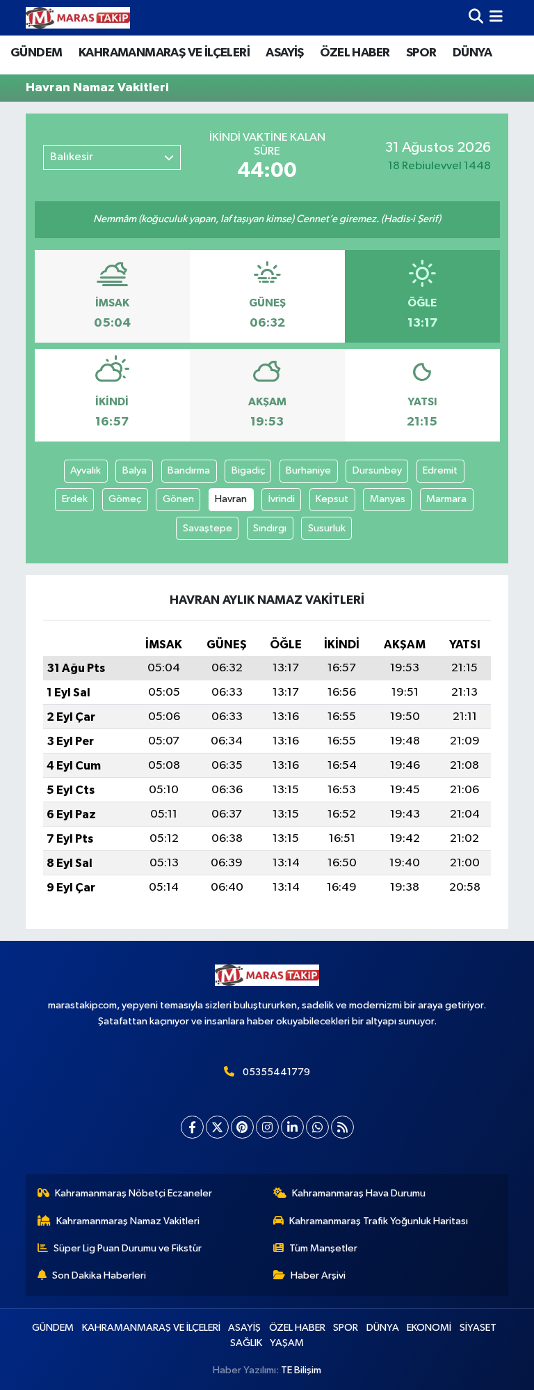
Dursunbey (377, 470)
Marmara (446, 499)
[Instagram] (267, 1127)
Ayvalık (85, 470)
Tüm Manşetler (323, 1248)
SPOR (421, 53)
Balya (134, 470)
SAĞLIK (246, 1343)
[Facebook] (192, 1127)
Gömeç (124, 499)
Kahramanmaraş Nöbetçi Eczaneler (133, 1193)
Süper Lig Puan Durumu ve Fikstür (128, 1248)
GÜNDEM (36, 53)
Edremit (440, 470)
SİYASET (478, 1327)
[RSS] (342, 1127)
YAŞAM (287, 1343)
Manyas (387, 499)
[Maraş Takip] (78, 18)
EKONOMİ (429, 1327)
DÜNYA (472, 53)
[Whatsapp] (317, 1127)
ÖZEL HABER (354, 53)
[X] (217, 1127)
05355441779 (276, 1072)
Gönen (178, 499)
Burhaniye (308, 470)
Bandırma (189, 470)
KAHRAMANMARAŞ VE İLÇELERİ (164, 53)
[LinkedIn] (292, 1127)
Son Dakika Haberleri (99, 1275)
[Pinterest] (242, 1127)
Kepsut (332, 499)
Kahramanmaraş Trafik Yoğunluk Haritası (378, 1221)
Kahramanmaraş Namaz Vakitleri (128, 1221)
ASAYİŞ (284, 53)
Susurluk (327, 528)
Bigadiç (248, 470)
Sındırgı (269, 528)
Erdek (75, 499)
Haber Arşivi (318, 1275)
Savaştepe (207, 528)
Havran (231, 499)
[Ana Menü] (496, 18)
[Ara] (476, 18)
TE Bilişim (301, 1370)
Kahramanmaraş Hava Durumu (359, 1193)
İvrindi (281, 499)
